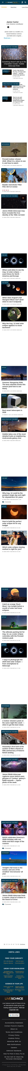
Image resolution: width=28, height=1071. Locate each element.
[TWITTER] (8, 27)
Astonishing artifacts (19, 963)
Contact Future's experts (14, 1026)
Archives (22, 944)
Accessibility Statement (14, 1023)
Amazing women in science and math (19, 972)
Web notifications (14, 1044)
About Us (14, 1029)
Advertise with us (14, 1041)
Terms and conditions (14, 1032)
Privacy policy (14, 1035)
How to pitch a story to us (14, 1054)
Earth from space (20, 961)
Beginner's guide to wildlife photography (19, 987)
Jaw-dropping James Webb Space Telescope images (8, 972)
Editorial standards (14, 1050)
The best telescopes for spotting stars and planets (8, 991)
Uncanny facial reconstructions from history (19, 977)
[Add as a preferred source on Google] (14, 1015)
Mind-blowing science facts (19, 990)
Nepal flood (13, 7)
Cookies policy (14, 1038)
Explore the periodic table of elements (8, 976)
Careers (14, 1047)
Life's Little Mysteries (8, 961)
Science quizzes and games (8, 987)
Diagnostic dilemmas (8, 963)
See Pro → (16, 2)
